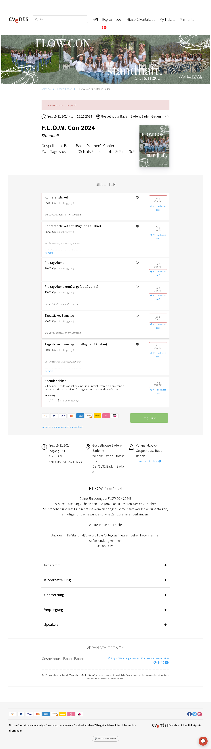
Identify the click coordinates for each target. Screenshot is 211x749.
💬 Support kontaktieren (105, 739)
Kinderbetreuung (57, 580)
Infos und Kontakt (147, 461)
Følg (113, 658)
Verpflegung (53, 609)
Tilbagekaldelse (103, 725)
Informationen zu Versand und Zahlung (62, 426)
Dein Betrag (50, 395)
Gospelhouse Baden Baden (63, 658)
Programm (52, 565)
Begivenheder (64, 88)
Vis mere (49, 252)
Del (167, 116)
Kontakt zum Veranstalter (155, 658)
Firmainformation (19, 725)
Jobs (117, 725)
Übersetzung (54, 594)
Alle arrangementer (128, 658)
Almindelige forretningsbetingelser (51, 725)
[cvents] (19, 19)
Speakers (51, 624)
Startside (46, 88)
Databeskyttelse (83, 725)
